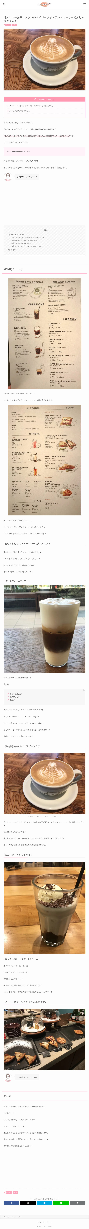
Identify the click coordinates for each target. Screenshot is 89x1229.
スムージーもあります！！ (23, 243)
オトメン (8, 25)
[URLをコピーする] (77, 1203)
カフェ (14, 25)
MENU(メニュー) (17, 234)
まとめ (13, 249)
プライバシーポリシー (44, 1222)
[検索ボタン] (4, 4)
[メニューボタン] (84, 4)
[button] (11, 1203)
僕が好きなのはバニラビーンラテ (25, 240)
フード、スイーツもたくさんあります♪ (27, 246)
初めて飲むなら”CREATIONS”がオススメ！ (29, 237)
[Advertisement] (44, 203)
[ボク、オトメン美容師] (44, 4)
